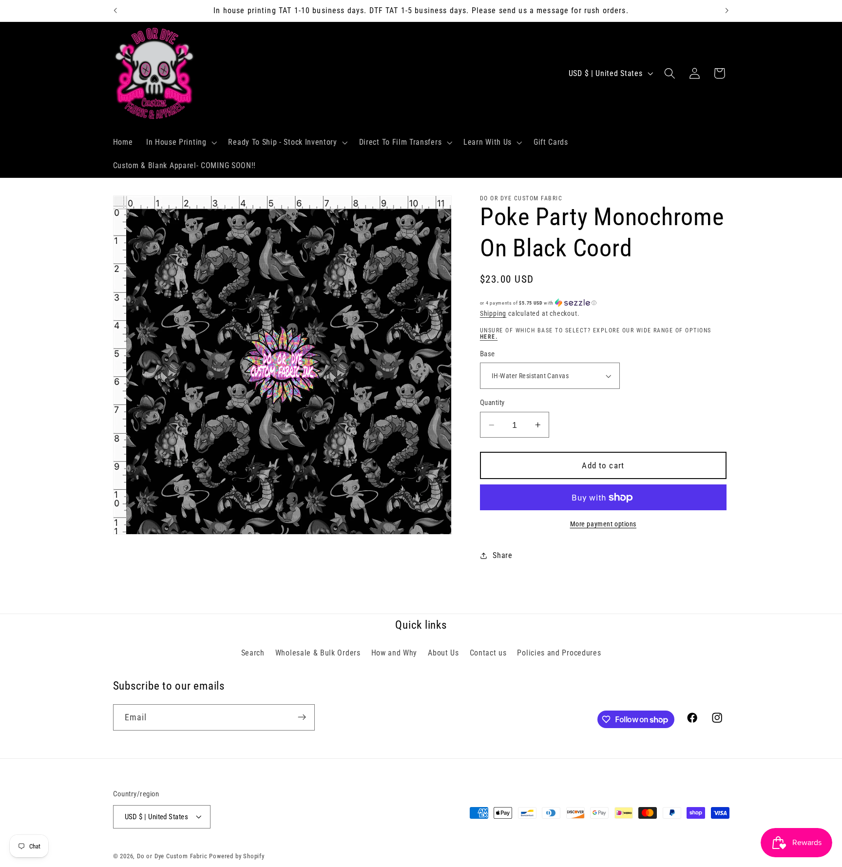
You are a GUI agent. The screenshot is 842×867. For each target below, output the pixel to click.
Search (253, 652)
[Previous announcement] (115, 10)
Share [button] (502, 555)
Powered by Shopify (237, 856)
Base (487, 353)
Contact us (488, 652)
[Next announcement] (727, 10)
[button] (180, 142)
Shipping (493, 314)
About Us (443, 652)
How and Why (394, 652)
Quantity (492, 403)
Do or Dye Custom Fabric (172, 856)
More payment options (603, 524)
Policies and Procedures (559, 652)
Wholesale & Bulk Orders (318, 652)
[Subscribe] (301, 717)
